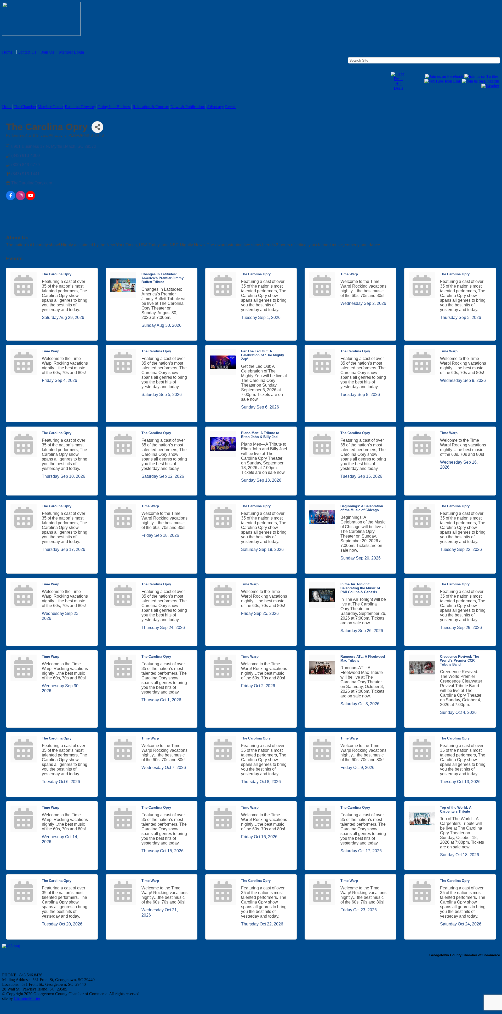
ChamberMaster (27, 998)
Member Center (51, 106)
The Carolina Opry (56, 274)
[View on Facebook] (10, 198)
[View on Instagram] (20, 198)
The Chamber (25, 106)
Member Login (71, 52)
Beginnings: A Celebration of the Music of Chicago (361, 508)
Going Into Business (114, 106)
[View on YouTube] (30, 198)
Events (230, 106)
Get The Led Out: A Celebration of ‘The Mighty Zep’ (262, 355)
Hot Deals (398, 85)
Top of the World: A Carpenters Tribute (455, 809)
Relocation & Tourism (151, 106)
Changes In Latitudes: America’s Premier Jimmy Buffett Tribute (162, 278)
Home (7, 52)
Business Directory (80, 106)
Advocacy (215, 106)
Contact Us (27, 52)
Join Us (47, 52)
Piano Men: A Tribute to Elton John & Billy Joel (260, 435)
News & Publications (188, 106)
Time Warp (349, 274)
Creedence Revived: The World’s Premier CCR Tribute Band (459, 660)
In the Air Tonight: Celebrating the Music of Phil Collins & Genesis (360, 588)
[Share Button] (97, 127)
